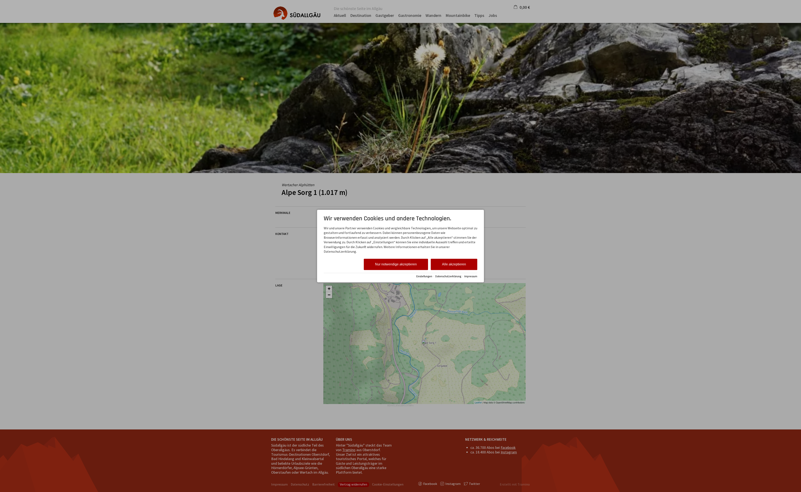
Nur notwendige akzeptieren (396, 264)
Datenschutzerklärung (448, 276)
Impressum (470, 276)
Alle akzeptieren (454, 264)
